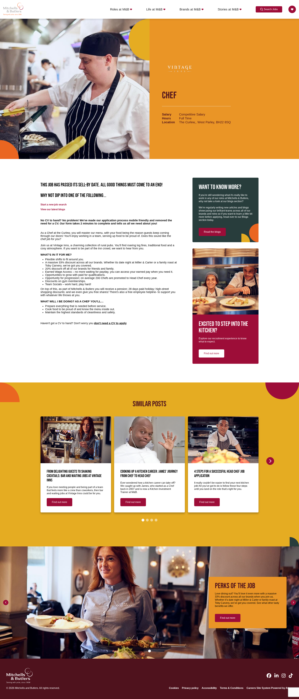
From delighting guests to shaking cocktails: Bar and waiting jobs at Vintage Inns (74, 476)
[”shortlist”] (292, 9)
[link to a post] (75, 439)
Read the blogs (212, 232)
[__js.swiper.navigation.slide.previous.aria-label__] (5, 602)
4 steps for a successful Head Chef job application (219, 473)
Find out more (211, 353)
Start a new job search (53, 204)
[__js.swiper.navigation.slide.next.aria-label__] (270, 461)
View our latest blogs (52, 209)
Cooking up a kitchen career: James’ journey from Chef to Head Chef (149, 473)
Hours (166, 118)
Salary (166, 114)
